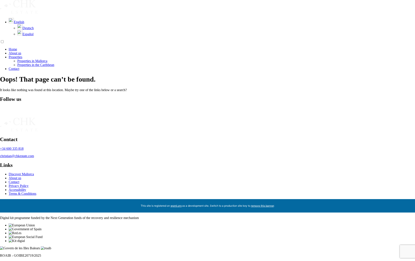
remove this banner (262, 205)
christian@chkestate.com (17, 156)
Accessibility (17, 190)
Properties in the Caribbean (35, 65)
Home (13, 49)
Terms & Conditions (22, 193)
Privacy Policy (19, 186)
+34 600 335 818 (12, 148)
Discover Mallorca (21, 174)
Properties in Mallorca (32, 61)
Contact (14, 69)
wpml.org (176, 205)
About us (15, 53)
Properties (15, 57)
